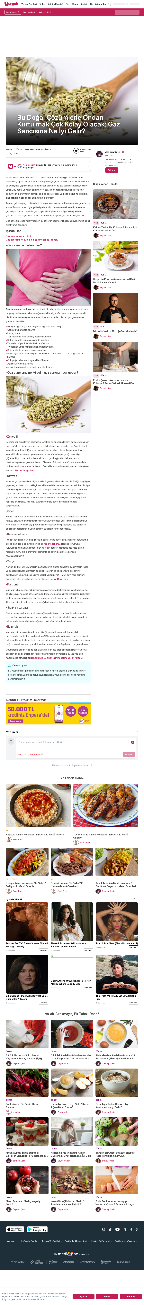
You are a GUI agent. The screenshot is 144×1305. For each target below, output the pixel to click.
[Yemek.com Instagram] (103, 1229)
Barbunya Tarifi (45, 12)
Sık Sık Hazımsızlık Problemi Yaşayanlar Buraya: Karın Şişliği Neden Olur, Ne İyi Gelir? (24, 1057)
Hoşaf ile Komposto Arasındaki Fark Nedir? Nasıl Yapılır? (114, 281)
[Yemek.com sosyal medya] (68, 1254)
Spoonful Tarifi (29, 12)
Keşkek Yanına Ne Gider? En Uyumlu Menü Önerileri (36, 834)
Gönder (129, 754)
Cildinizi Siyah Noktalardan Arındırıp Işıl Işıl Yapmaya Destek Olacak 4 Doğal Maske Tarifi (71, 1057)
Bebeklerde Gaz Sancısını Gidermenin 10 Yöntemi (56, 657)
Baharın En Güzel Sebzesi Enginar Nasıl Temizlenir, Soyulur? (115, 1154)
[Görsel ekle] (132, 742)
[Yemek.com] (11, 4)
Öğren (74, 4)
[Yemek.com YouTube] (117, 1229)
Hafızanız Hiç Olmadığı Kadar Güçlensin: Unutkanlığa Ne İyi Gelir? (72, 1154)
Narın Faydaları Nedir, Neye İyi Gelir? (23, 1203)
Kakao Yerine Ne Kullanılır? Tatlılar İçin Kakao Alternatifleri (115, 229)
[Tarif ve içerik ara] (109, 4)
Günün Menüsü (55, 4)
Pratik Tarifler (11, 12)
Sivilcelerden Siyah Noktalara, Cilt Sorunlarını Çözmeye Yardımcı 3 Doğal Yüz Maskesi (115, 1057)
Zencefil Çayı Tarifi (25, 470)
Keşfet (84, 4)
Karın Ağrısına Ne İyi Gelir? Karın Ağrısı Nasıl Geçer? (69, 1106)
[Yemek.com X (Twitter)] (125, 1229)
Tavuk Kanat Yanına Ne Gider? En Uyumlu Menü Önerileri (100, 836)
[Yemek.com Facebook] (131, 1229)
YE (7, 830)
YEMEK (9, 149)
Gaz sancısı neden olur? (18, 236)
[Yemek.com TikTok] (110, 1229)
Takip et (111, 170)
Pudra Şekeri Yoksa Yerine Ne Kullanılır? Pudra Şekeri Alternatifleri (114, 382)
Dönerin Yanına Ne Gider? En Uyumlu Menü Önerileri (67, 885)
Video (42, 4)
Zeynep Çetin (112, 152)
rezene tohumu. (52, 543)
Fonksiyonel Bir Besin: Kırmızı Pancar (23, 1106)
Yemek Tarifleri (29, 4)
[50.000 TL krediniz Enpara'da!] (48, 713)
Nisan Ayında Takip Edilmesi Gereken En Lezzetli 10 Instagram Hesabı (26, 1154)
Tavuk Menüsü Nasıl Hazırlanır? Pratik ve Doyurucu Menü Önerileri (115, 885)
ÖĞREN (18, 149)
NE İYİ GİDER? (12, 879)
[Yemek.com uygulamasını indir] (15, 1229)
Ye (67, 4)
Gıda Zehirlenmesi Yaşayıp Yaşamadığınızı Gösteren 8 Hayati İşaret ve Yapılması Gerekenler (115, 1203)
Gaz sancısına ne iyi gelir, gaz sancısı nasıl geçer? (32, 239)
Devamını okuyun (112, 165)
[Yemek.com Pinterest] (137, 1229)
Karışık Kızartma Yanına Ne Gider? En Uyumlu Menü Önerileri (26, 885)
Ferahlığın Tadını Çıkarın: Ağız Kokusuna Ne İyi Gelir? (112, 1106)
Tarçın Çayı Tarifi (59, 579)
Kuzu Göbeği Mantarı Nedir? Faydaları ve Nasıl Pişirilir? (67, 1203)
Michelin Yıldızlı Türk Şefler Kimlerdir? (115, 331)
